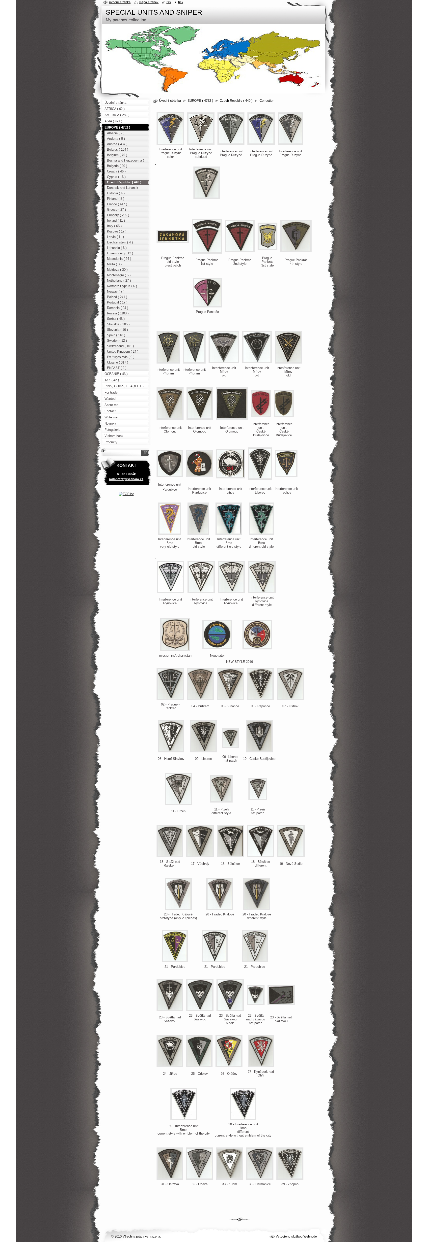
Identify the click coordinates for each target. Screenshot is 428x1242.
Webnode (310, 1236)
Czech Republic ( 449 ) (236, 100)
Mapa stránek (149, 2)
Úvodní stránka (170, 100)
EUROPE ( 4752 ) (200, 100)
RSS (168, 2)
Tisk (180, 2)
